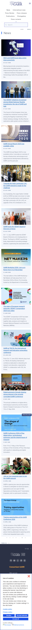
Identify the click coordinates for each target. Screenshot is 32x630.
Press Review (9, 13)
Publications (10, 16)
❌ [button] (28, 576)
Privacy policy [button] (7, 612)
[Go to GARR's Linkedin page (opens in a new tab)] (24, 560)
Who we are (13, 573)
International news (19, 10)
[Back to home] (16, 3)
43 (22, 537)
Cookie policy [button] (7, 609)
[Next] (25, 538)
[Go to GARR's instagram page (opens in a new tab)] (17, 560)
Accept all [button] (15, 619)
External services (19, 625)
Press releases (22, 13)
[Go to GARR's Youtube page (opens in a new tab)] (14, 560)
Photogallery (21, 16)
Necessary (7, 625)
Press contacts (16, 19)
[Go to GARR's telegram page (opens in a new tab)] (21, 560)
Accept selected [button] (22, 615)
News (8, 10)
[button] (30, 3)
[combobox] (16, 25)
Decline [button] (8, 615)
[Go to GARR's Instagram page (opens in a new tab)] (10, 560)
